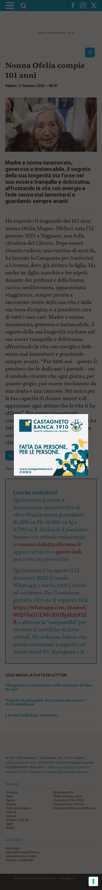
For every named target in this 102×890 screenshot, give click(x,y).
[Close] (88, 414)
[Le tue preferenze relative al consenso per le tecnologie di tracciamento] (93, 881)
